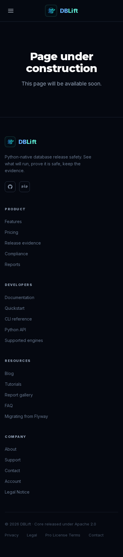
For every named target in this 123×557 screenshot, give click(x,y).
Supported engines (24, 340)
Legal (32, 535)
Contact (12, 470)
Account (13, 481)
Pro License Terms (62, 535)
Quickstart (14, 308)
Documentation (19, 297)
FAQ (9, 405)
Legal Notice (17, 491)
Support (13, 459)
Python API (15, 329)
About (10, 449)
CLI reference (18, 318)
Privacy (12, 535)
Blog (9, 373)
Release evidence (23, 242)
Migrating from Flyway (26, 416)
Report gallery (19, 394)
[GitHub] (10, 186)
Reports (12, 264)
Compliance (16, 253)
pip (24, 186)
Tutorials (13, 384)
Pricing (11, 232)
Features (13, 221)
